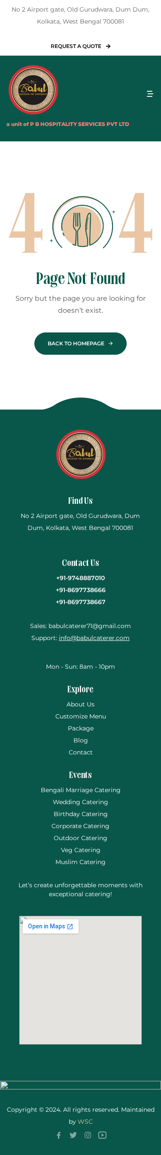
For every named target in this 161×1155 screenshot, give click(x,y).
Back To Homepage (76, 343)
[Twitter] (73, 1135)
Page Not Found (80, 279)
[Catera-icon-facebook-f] (59, 1135)
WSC (85, 1121)
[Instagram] (88, 1135)
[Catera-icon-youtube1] (102, 1135)
